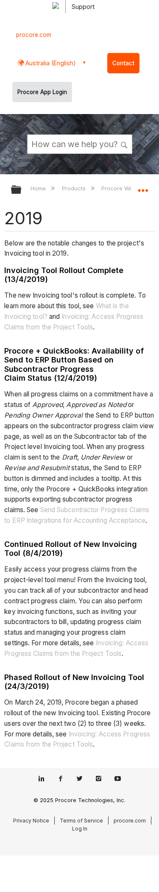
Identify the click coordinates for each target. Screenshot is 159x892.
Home (39, 188)
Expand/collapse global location (143, 187)
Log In (79, 828)
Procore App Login (42, 92)
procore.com (33, 34)
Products (74, 188)
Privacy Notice (31, 820)
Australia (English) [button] (50, 63)
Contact (123, 63)
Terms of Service (81, 820)
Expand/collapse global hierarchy (21, 190)
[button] (124, 144)
